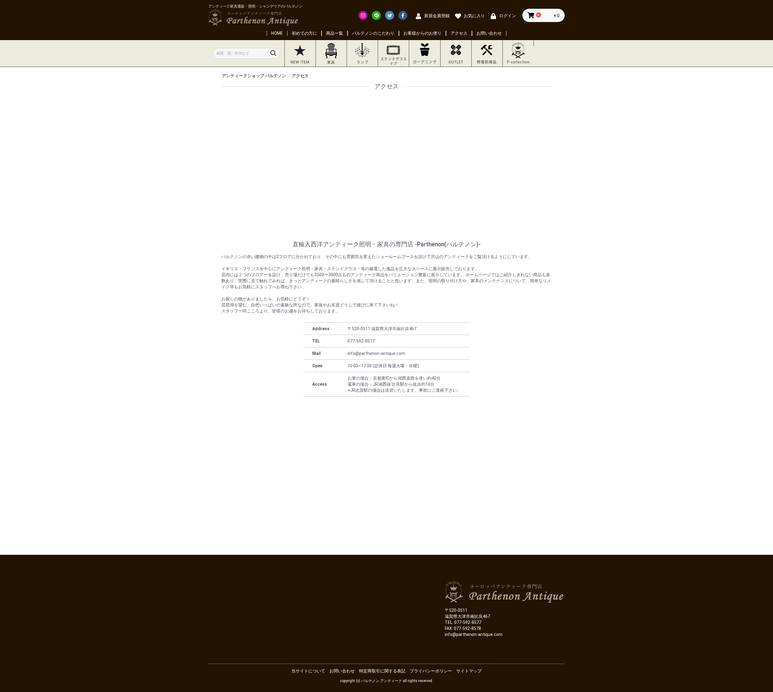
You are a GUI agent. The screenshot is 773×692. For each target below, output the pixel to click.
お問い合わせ (489, 33)
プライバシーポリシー (431, 670)
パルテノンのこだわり (373, 33)
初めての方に (304, 33)
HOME (277, 33)
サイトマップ (469, 670)
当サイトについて (308, 670)
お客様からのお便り (422, 33)
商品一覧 (334, 33)
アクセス (459, 33)
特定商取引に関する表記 (382, 670)
